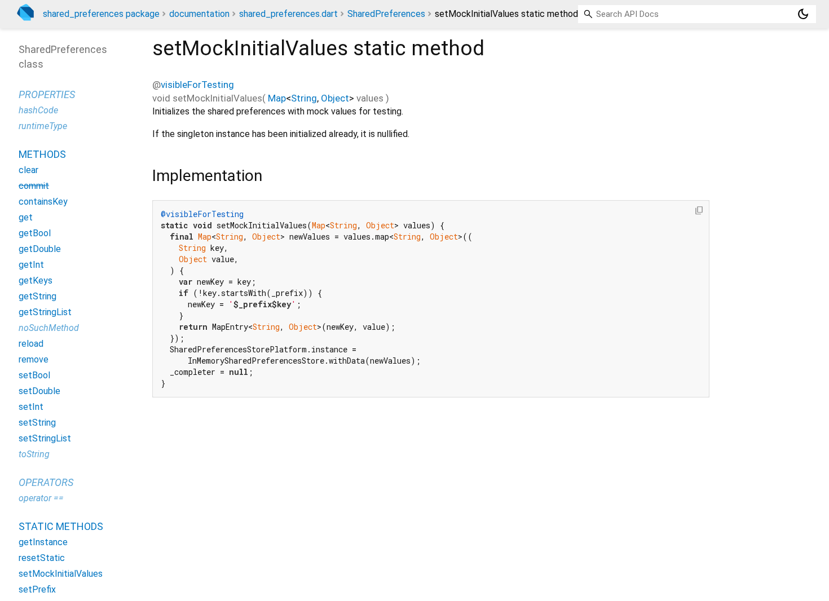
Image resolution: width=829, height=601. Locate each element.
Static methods (61, 526)
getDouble (40, 249)
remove (33, 359)
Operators (46, 482)
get (26, 217)
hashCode (38, 110)
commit (34, 185)
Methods (42, 154)
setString (37, 422)
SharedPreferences (386, 13)
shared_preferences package (101, 13)
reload (31, 343)
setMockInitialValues (61, 573)
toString (34, 454)
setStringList (45, 438)
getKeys (35, 280)
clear (28, 170)
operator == (41, 498)
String (304, 98)
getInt (31, 264)
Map (277, 98)
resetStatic (42, 558)
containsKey (43, 201)
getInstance (43, 542)
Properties (47, 94)
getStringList (45, 312)
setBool (34, 375)
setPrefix (37, 589)
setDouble (39, 391)
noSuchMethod (49, 327)
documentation (199, 13)
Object (335, 98)
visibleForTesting (197, 84)
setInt (31, 406)
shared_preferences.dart (288, 13)
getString (37, 296)
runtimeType (43, 126)
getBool (35, 233)
